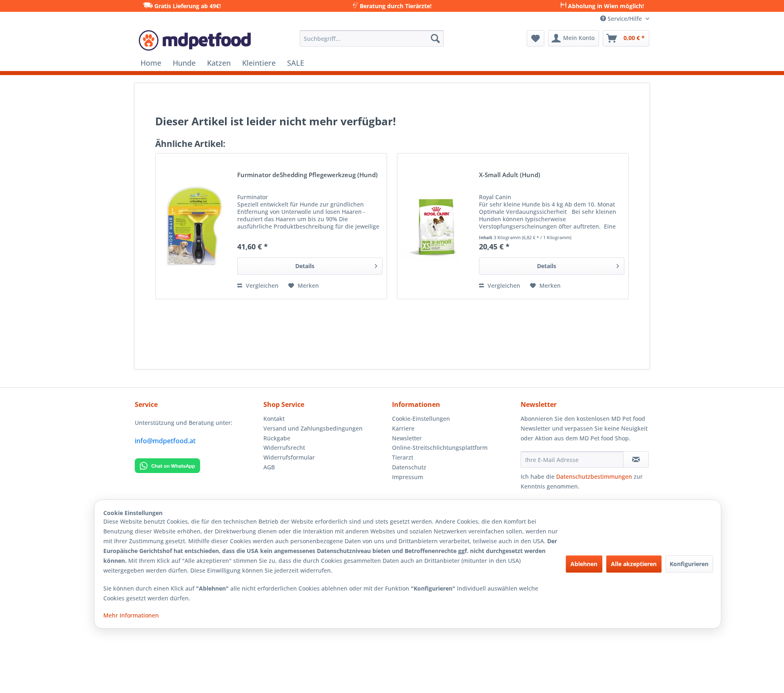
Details (304, 266)
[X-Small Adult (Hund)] (436, 226)
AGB (269, 467)
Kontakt (274, 418)
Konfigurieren (689, 564)
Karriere (403, 428)
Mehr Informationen (131, 615)
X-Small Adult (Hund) (509, 175)
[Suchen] (435, 38)
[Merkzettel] (535, 38)
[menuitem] (372, 38)
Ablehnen (583, 564)
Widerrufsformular (289, 457)
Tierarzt (402, 457)
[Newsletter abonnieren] (636, 459)
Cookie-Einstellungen (421, 418)
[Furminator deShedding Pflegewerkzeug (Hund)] (194, 226)
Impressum (407, 477)
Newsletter (407, 438)
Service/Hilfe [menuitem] (625, 18)
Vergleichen (261, 285)
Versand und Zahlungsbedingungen (313, 428)
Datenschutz (409, 467)
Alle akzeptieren (634, 564)
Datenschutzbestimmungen (594, 476)
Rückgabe (276, 438)
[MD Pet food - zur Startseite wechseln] (195, 40)
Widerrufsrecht (284, 447)
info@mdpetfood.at (165, 440)
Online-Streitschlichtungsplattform (440, 447)
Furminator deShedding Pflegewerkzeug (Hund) (307, 175)
